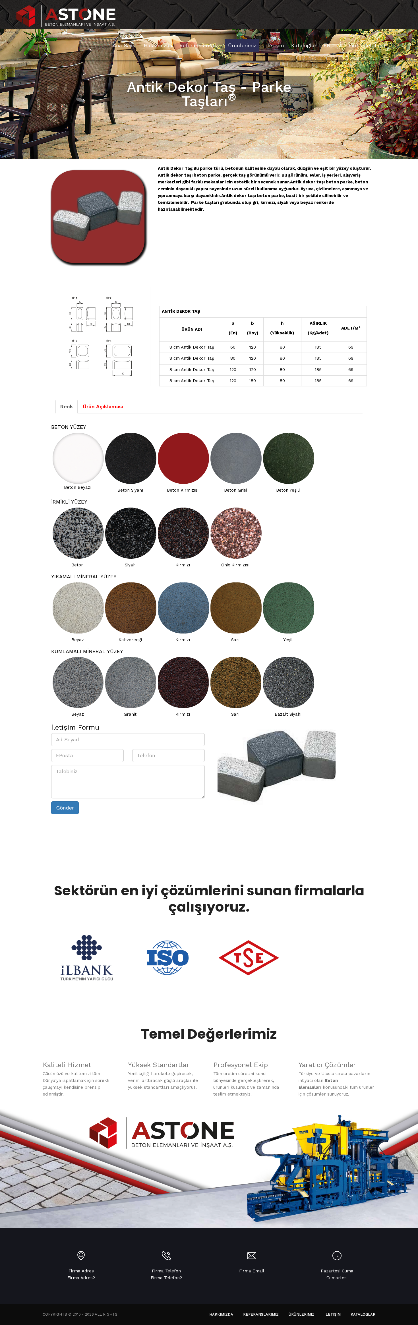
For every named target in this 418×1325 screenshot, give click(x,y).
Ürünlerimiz (301, 1314)
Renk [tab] (66, 406)
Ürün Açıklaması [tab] (103, 406)
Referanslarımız (261, 1314)
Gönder (65, 808)
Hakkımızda (221, 1314)
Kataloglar (363, 1314)
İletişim (332, 1314)
